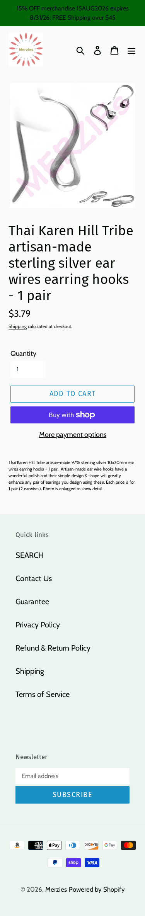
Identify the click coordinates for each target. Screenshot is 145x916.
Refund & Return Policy (52, 648)
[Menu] (131, 49)
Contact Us (33, 578)
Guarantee (32, 601)
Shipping (18, 326)
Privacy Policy (37, 624)
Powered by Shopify (97, 889)
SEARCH (29, 555)
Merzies (56, 889)
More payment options (72, 434)
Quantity (23, 353)
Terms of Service (42, 694)
